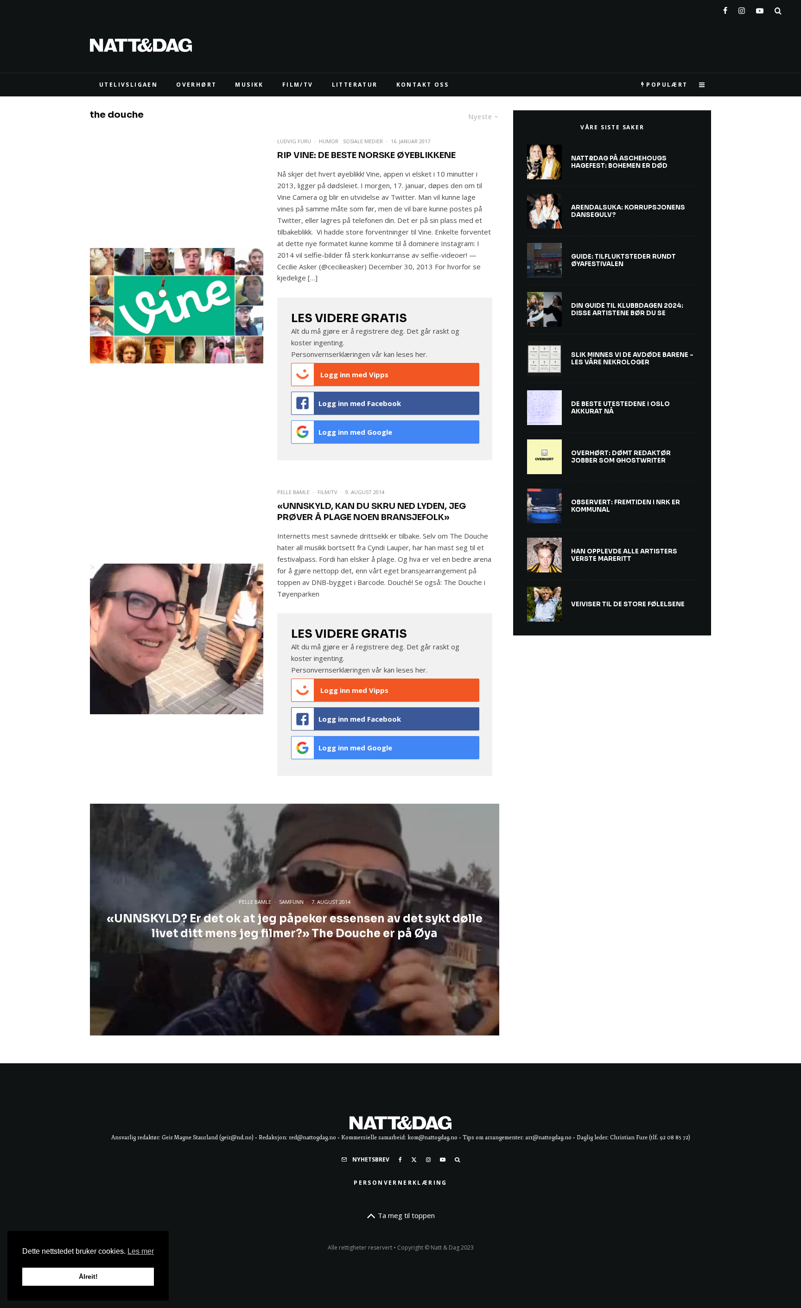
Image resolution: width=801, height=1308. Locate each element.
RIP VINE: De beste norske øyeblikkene (366, 155)
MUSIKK (249, 85)
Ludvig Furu (294, 141)
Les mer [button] (140, 1251)
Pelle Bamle (293, 492)
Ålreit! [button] (88, 1276)
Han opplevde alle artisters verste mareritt (624, 555)
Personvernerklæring (400, 1183)
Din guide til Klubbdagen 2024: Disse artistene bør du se (627, 309)
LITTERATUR (355, 85)
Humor (328, 141)
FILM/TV (297, 85)
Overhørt (196, 85)
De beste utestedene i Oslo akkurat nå (620, 407)
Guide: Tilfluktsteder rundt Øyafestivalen (623, 260)
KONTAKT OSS (422, 85)
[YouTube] (759, 9)
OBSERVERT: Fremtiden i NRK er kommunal (625, 506)
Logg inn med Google (355, 432)
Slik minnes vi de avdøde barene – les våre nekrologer (632, 358)
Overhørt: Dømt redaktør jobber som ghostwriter (621, 457)
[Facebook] (725, 9)
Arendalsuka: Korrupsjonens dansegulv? (628, 211)
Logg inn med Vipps (353, 374)
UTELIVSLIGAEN (128, 85)
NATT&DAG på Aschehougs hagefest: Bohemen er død (619, 162)
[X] (414, 1159)
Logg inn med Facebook (359, 403)
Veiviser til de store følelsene (628, 604)
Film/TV (327, 492)
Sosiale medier (363, 141)
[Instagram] (741, 9)
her (420, 354)
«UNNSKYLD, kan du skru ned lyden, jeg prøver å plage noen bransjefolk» (371, 511)
